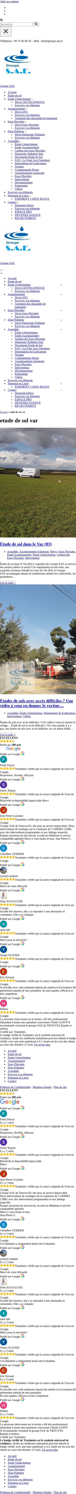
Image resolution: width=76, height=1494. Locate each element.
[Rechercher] (1, 20)
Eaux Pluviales (23, 176)
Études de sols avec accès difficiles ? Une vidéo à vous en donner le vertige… (36, 703)
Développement (24, 182)
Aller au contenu (9, 1)
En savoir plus (42, 1044)
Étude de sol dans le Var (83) (26, 544)
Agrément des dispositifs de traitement (36, 118)
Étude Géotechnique (26, 144)
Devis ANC (21, 111)
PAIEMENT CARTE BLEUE (32, 198)
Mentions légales (42, 1087)
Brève (53, 551)
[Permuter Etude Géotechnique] (61, 284)
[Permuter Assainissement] (61, 294)
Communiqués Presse (27, 169)
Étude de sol (15, 95)
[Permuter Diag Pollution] (61, 319)
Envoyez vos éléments (27, 105)
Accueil (12, 92)
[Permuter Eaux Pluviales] (61, 310)
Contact (12, 1081)
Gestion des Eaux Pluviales (30, 150)
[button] (32, 99)
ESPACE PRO (23, 211)
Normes (19, 166)
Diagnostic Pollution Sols (29, 153)
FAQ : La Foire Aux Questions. (32, 160)
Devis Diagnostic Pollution (30, 134)
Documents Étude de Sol (29, 157)
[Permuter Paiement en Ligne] (61, 383)
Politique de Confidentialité (15, 1087)
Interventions (22, 179)
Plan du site (60, 1087)
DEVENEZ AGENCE (28, 214)
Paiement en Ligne (18, 1077)
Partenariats (21, 185)
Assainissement (16, 1060)
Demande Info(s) (24, 205)
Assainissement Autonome (29, 172)
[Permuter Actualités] (61, 329)
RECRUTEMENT (25, 218)
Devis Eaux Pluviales (27, 124)
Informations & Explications (30, 163)
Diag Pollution (16, 1067)
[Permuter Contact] (61, 390)
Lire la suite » (7, 582)
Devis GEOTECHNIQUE (30, 102)
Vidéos (19, 188)
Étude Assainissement (27, 147)
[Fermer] (6, 31)
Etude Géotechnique (19, 1057)
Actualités (12, 551)
